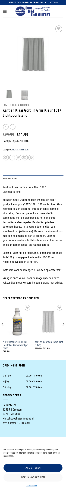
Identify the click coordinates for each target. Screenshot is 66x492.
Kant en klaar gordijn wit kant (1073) (49, 343)
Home (6, 105)
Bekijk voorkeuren (33, 477)
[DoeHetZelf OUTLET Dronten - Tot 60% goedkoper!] (33, 11)
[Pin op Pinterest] (31, 157)
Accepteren (33, 467)
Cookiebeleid (31, 485)
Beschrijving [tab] (10, 178)
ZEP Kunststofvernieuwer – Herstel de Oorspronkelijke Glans (16, 345)
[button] (5, 11)
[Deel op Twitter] (18, 157)
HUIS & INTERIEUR (21, 105)
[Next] (58, 55)
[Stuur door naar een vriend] (25, 157)
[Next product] (5, 127)
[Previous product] (12, 127)
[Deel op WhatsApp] (6, 157)
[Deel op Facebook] (12, 157)
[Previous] (8, 55)
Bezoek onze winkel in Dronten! (26, 2)
